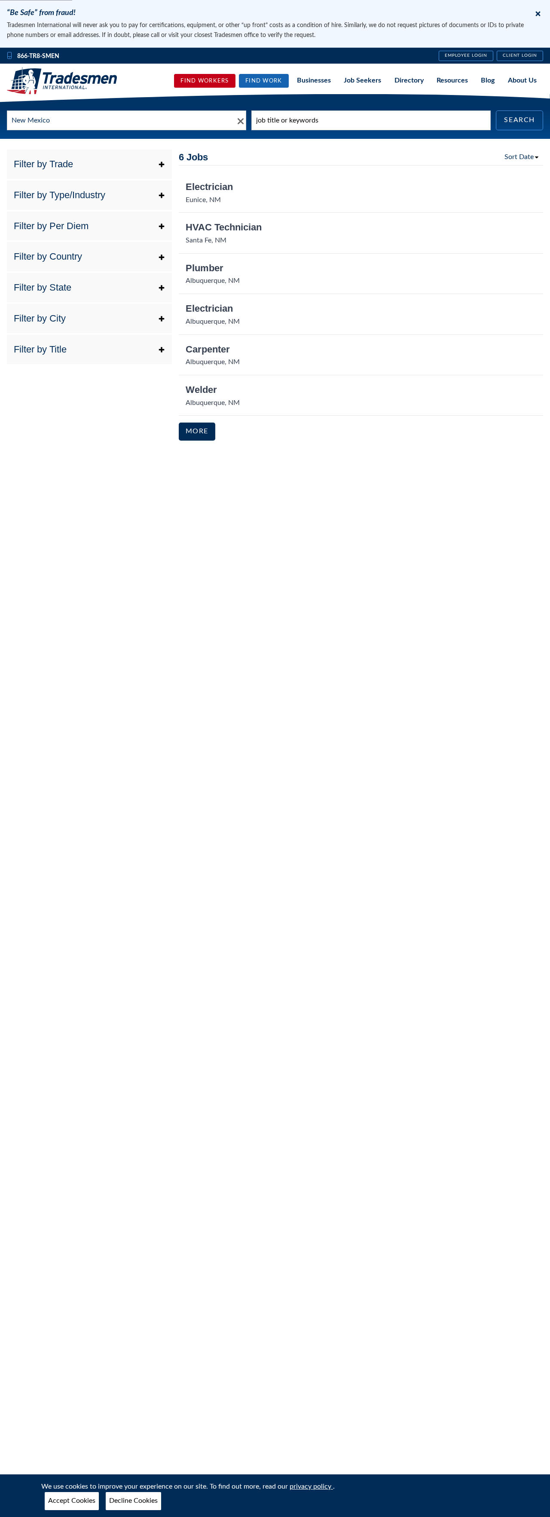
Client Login (520, 55)
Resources (452, 80)
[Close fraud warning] (538, 14)
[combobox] (126, 120)
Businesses (314, 80)
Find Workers (204, 80)
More (197, 431)
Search (519, 119)
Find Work (263, 80)
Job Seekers (362, 80)
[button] (89, 164)
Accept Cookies (71, 1500)
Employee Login (466, 55)
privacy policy (311, 1486)
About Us (522, 80)
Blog (488, 80)
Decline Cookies (133, 1500)
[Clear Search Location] (237, 121)
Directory (409, 80)
